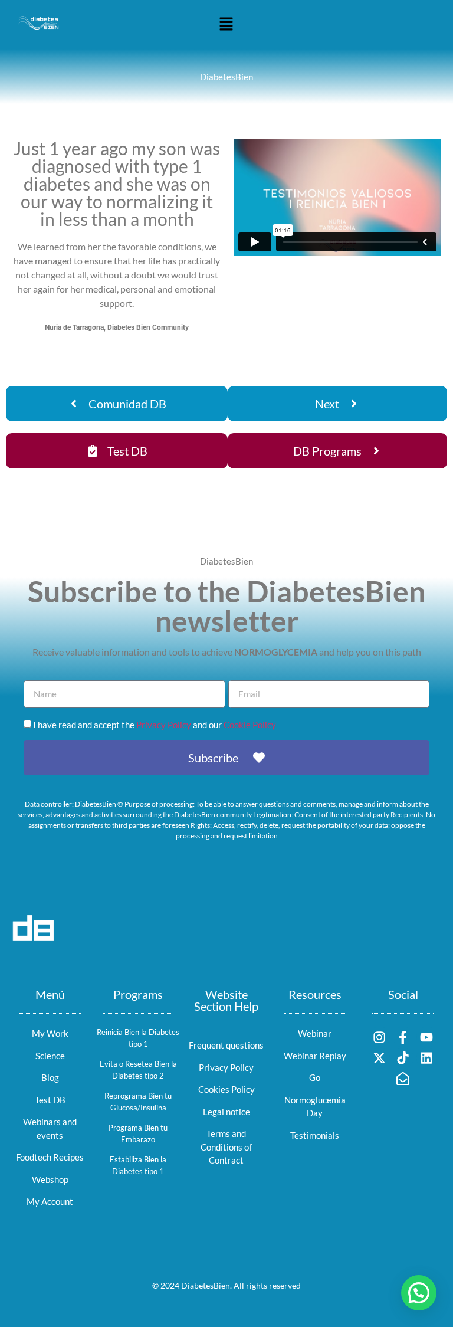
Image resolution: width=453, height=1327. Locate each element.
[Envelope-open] (403, 1079)
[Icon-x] (379, 1057)
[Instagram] (379, 1037)
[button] (226, 24)
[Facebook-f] (403, 1037)
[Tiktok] (403, 1057)
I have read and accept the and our (154, 725)
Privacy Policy (163, 725)
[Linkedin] (426, 1057)
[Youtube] (426, 1037)
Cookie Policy (250, 725)
